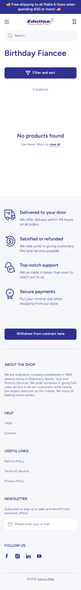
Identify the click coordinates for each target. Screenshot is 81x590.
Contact (10, 433)
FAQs (8, 423)
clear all (55, 144)
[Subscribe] (70, 524)
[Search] (8, 35)
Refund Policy (14, 461)
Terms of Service (16, 471)
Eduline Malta (46, 579)
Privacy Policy (14, 481)
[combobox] (40, 35)
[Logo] (40, 22)
